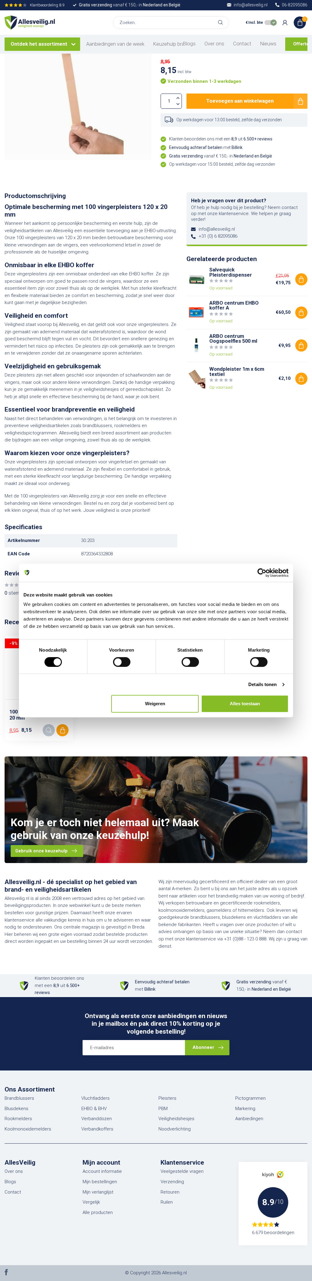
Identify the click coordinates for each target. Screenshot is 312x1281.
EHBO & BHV (94, 1108)
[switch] (121, 662)
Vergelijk (91, 1202)
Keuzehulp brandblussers (181, 44)
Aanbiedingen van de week (115, 44)
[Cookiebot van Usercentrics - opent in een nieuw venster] (262, 572)
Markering (245, 1108)
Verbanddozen (96, 1118)
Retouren (170, 1192)
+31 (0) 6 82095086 (218, 236)
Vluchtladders (95, 1098)
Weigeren (155, 703)
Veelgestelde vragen (182, 1171)
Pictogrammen (250, 1098)
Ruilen (167, 1202)
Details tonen (262, 684)
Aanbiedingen (249, 1118)
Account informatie (102, 1171)
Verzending (172, 1181)
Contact (242, 44)
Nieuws (268, 44)
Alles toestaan (245, 703)
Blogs (189, 44)
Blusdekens (16, 1108)
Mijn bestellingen (100, 1181)
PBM (163, 1108)
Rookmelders (18, 1118)
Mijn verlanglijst (98, 1192)
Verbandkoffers (97, 1129)
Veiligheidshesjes (176, 1118)
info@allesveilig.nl (217, 229)
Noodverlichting (174, 1129)
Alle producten (98, 1212)
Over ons (214, 44)
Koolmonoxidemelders (28, 1129)
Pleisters (167, 1098)
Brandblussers (19, 1098)
